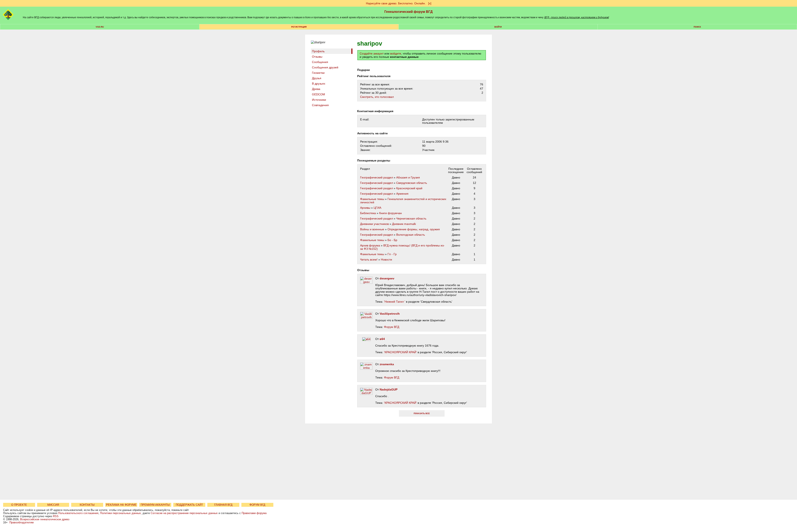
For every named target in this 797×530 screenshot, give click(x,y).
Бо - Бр (392, 240)
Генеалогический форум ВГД (408, 11)
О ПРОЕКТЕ (19, 504)
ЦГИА (377, 207)
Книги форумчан (390, 213)
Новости (386, 259)
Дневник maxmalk (404, 224)
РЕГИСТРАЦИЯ (299, 27)
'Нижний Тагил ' (394, 301)
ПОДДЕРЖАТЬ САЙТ (189, 504)
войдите (395, 53)
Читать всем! (369, 259)
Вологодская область (410, 234)
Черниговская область (411, 218)
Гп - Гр (392, 254)
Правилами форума (254, 513)
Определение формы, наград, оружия (413, 229)
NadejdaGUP (388, 389)
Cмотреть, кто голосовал (377, 96)
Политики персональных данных (120, 513)
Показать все (422, 413)
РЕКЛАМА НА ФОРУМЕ (121, 504)
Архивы (365, 207)
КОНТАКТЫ (87, 504)
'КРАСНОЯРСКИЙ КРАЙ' (400, 352)
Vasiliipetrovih (390, 313)
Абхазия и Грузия (408, 177)
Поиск (697, 27)
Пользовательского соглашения (78, 513)
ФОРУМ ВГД (257, 504)
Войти (498, 27)
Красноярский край (409, 188)
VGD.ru (100, 27)
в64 (382, 339)
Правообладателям (21, 522)
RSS (56, 516)
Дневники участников (374, 224)
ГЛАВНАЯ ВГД (223, 504)
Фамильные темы (372, 199)
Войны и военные (372, 229)
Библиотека (368, 213)
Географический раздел (376, 177)
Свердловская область (411, 182)
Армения (402, 193)
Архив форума (370, 245)
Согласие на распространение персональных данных (184, 513)
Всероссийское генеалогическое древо (44, 519)
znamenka (387, 364)
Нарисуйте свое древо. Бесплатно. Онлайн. (396, 3)
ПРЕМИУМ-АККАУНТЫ (155, 504)
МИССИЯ (53, 504)
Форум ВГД (391, 327)
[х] (429, 3)
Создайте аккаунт (372, 53)
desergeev (387, 278)
